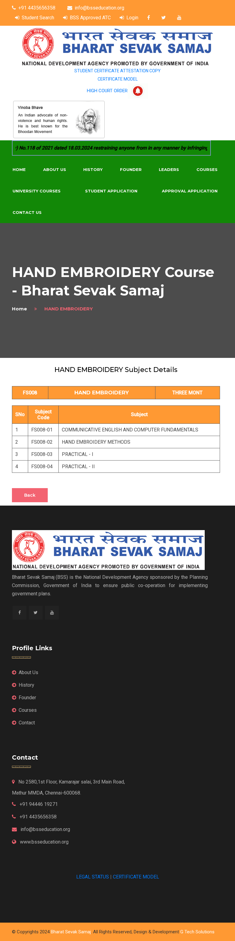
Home (19, 169)
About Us (54, 169)
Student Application (111, 190)
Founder (131, 169)
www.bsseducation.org (44, 842)
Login (132, 18)
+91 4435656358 (36, 8)
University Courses (37, 190)
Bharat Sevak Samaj (71, 932)
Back (29, 495)
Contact (27, 723)
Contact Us (27, 212)
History (93, 169)
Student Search (38, 18)
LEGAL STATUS (92, 877)
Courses (207, 169)
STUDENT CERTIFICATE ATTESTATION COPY (117, 70)
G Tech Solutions (197, 932)
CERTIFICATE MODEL (118, 79)
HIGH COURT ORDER (107, 90)
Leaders (169, 169)
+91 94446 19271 (38, 804)
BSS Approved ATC (90, 18)
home (19, 309)
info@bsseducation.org (99, 8)
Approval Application (190, 190)
